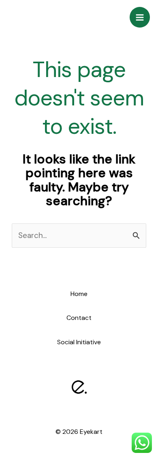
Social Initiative (79, 342)
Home (79, 294)
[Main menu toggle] (140, 17)
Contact (79, 317)
